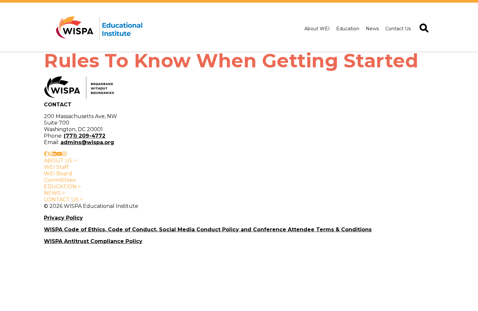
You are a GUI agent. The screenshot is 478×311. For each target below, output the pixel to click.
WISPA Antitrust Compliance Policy (93, 241)
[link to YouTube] (59, 154)
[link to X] (49, 154)
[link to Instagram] (64, 154)
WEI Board (58, 173)
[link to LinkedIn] (54, 154)
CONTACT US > (63, 199)
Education (347, 29)
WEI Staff (56, 167)
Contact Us (398, 29)
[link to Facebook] (45, 154)
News (372, 29)
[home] (98, 28)
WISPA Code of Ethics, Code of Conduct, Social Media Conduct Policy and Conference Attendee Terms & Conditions (208, 229)
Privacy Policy (63, 218)
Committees (59, 180)
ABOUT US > (60, 160)
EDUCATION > (62, 186)
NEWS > (54, 193)
